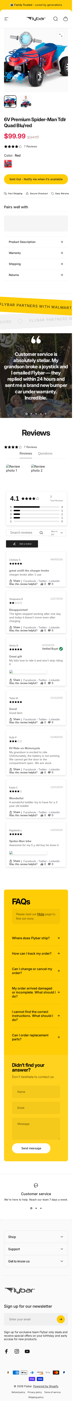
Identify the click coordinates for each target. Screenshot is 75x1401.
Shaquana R (16, 599)
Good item (15, 713)
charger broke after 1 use (25, 574)
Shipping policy (36, 1397)
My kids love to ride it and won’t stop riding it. (36, 662)
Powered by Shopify (45, 1386)
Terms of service (52, 1392)
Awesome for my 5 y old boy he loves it (34, 845)
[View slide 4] (40, 413)
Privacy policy (35, 1392)
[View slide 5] (45, 413)
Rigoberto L (15, 830)
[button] (36, 146)
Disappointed (18, 609)
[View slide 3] (36, 413)
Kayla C (13, 787)
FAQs (40, 914)
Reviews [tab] (26, 453)
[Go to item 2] (26, 101)
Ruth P (13, 737)
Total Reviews (56, 500)
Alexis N (13, 645)
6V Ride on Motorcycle (24, 748)
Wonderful (16, 798)
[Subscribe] (61, 1319)
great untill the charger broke (29, 570)
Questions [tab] (45, 453)
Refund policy (18, 1392)
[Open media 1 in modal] (61, 35)
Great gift (15, 656)
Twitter (43, 581)
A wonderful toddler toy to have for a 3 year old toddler (33, 804)
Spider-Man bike (20, 841)
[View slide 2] (31, 413)
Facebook (30, 581)
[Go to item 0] (10, 101)
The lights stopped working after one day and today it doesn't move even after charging (35, 617)
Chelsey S (14, 560)
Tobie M (13, 698)
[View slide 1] (26, 413)
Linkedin (54, 581)
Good (13, 709)
